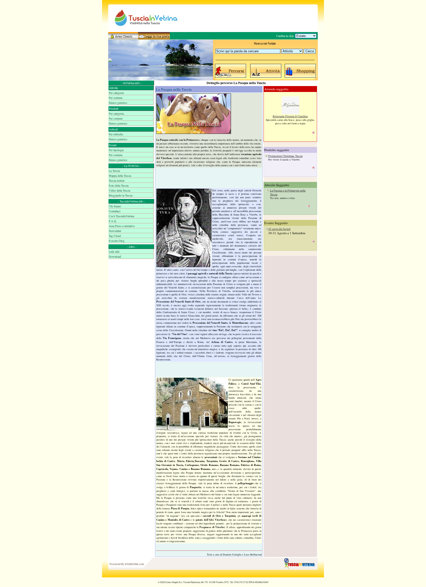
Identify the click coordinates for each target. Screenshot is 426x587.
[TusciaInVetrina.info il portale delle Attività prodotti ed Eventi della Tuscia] (141, 31)
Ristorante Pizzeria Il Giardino (290, 116)
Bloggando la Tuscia (120, 195)
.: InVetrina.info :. (131, 83)
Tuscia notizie (116, 180)
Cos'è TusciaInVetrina (121, 216)
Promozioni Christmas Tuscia (285, 156)
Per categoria (116, 93)
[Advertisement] (131, 278)
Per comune (116, 98)
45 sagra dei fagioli (279, 229)
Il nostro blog (116, 241)
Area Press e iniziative (122, 226)
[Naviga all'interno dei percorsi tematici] (231, 77)
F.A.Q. (113, 221)
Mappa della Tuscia (120, 176)
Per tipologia (116, 150)
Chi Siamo (115, 206)
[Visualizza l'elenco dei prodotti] (300, 77)
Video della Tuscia (119, 190)
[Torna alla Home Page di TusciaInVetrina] (300, 576)
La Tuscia (114, 171)
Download (115, 256)
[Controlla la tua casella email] (152, 38)
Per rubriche (116, 134)
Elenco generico (118, 103)
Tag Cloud (115, 236)
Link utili (114, 251)
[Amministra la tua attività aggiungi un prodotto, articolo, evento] (123, 38)
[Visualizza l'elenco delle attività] (266, 77)
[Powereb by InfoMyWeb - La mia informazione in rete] (126, 576)
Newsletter (115, 231)
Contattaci (114, 211)
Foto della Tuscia (118, 185)
